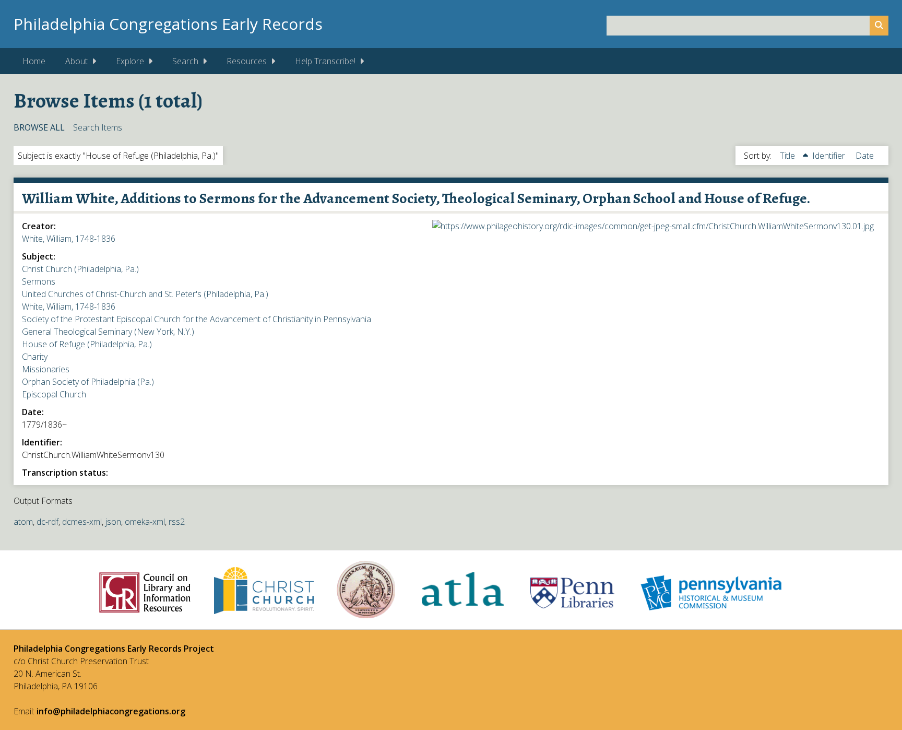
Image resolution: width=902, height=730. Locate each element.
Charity (35, 356)
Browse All (39, 127)
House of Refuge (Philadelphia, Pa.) (87, 344)
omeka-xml (145, 521)
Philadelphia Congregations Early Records (168, 23)
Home (33, 61)
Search (185, 61)
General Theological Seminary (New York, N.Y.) (108, 331)
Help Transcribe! (325, 61)
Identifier (829, 155)
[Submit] (879, 26)
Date (865, 155)
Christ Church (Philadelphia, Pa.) (80, 269)
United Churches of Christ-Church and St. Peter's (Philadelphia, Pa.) (145, 294)
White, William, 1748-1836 (68, 238)
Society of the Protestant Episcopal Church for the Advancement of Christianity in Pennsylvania (196, 319)
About (76, 61)
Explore (130, 61)
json (113, 521)
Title (788, 155)
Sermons (38, 281)
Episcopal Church (54, 394)
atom (23, 521)
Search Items (97, 127)
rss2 (177, 521)
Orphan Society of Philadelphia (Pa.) (88, 381)
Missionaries (45, 369)
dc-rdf (47, 521)
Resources (247, 61)
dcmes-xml (82, 521)
